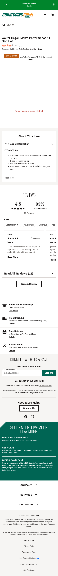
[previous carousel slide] (7, 5)
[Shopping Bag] (52, 15)
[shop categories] (45, 15)
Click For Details (45, 385)
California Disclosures (29, 565)
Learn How (11, 470)
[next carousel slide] (51, 5)
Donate (12, 350)
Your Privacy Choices (27, 558)
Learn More (13, 311)
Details (12, 324)
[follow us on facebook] (25, 417)
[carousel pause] (54, 4)
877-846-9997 (31, 535)
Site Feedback (29, 570)
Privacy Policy (29, 546)
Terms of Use (29, 540)
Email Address (10, 370)
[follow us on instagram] (32, 417)
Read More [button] (9, 178)
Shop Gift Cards (31, 440)
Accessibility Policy (29, 552)
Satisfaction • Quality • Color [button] (30, 49)
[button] (29, 284)
